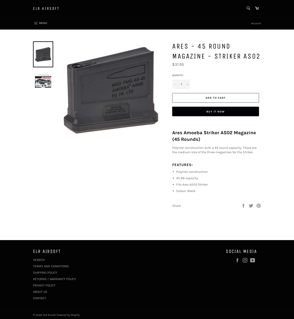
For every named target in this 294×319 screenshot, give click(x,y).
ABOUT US (40, 292)
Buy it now (215, 111)
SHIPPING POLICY (45, 272)
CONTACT (39, 298)
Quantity (177, 75)
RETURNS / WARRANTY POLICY (54, 279)
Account (256, 23)
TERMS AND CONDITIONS (51, 266)
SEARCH (39, 260)
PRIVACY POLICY (44, 285)
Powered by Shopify (68, 314)
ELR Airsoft (46, 8)
